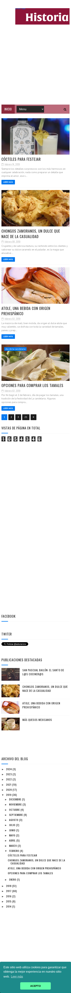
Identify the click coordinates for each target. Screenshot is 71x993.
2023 (9, 774)
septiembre (16, 815)
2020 (9, 789)
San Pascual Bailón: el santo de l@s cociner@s (43, 672)
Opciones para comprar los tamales (32, 385)
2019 (9, 795)
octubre (15, 809)
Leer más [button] (17, 976)
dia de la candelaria (15, 349)
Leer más (8, 182)
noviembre (16, 804)
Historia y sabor (20, 9)
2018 (9, 886)
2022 (9, 779)
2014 (9, 906)
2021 (9, 784)
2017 (9, 891)
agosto (14, 820)
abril (12, 840)
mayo (12, 835)
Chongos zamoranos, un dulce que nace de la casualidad (30, 233)
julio (12, 825)
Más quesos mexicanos (37, 720)
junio (12, 830)
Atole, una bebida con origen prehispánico (25, 311)
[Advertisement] (35, 67)
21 (25, 417)
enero (13, 879)
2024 (9, 769)
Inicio (8, 109)
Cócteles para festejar (21, 159)
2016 (9, 896)
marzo (13, 846)
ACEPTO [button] (35, 985)
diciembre (15, 799)
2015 (9, 901)
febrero (14, 851)
